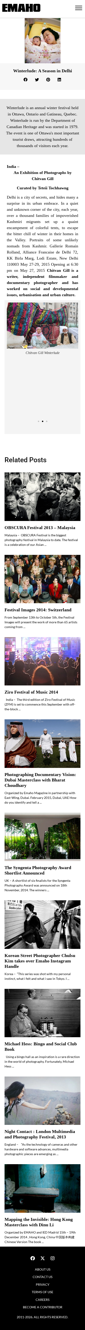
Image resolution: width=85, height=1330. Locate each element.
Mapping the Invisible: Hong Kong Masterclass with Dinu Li (39, 1222)
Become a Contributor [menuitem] (42, 1307)
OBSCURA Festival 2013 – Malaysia (40, 527)
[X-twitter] (42, 1258)
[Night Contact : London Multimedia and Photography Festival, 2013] (42, 1101)
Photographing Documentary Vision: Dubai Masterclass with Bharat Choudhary (40, 780)
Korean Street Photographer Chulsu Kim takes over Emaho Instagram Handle (40, 961)
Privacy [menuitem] (42, 1284)
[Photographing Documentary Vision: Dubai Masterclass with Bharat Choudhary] (42, 743)
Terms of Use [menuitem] (42, 1292)
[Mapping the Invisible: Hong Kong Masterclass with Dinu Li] (42, 1188)
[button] (26, 79)
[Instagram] (52, 1258)
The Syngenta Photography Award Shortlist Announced (38, 870)
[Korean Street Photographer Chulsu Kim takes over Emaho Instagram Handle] (42, 924)
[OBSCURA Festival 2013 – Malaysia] (42, 496)
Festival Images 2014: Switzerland (38, 609)
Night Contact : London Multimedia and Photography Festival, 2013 (40, 1134)
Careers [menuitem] (42, 1300)
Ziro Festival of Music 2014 (31, 692)
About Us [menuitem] (42, 1269)
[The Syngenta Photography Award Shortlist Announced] (42, 837)
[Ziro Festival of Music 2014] (42, 661)
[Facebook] (32, 1258)
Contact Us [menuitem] (42, 1277)
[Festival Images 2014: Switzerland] (42, 579)
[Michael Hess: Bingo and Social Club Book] (42, 1013)
